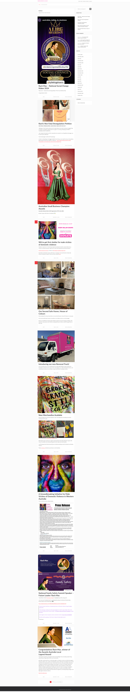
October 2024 (80, 54)
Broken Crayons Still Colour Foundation (63, 611)
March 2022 (80, 83)
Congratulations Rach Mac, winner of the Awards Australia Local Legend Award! (54, 652)
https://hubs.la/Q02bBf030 (67, 614)
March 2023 (80, 68)
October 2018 (80, 95)
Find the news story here (43, 250)
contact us (43, 447)
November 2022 (80, 72)
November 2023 (80, 62)
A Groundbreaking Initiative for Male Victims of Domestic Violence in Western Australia (56, 496)
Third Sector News (49, 597)
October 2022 (80, 74)
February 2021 (80, 91)
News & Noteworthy (68, 96)
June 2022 (79, 79)
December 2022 (80, 70)
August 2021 (80, 87)
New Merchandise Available (50, 415)
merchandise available (50, 438)
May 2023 (79, 64)
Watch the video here (43, 673)
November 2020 (80, 93)
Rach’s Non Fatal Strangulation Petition (55, 124)
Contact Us (90, 1)
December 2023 (80, 60)
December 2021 (80, 85)
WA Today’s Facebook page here (59, 250)
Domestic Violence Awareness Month (83, 44)
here (60, 254)
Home (79, 1)
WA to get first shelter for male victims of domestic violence (83, 26)
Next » (60, 682)
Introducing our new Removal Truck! (54, 364)
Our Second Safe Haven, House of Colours (83, 38)
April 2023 (79, 66)
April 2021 (79, 89)
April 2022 (79, 81)
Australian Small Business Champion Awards (82, 23)
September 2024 (80, 56)
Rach (44, 96)
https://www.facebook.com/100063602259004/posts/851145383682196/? (52, 603)
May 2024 (79, 58)
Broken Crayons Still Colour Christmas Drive (83, 47)
